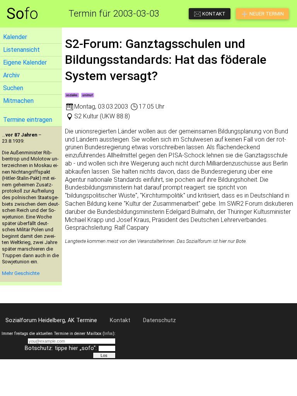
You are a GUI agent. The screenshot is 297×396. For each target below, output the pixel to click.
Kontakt (120, 320)
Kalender (15, 37)
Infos (108, 333)
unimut (87, 95)
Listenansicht (21, 49)
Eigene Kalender (25, 62)
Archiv (11, 75)
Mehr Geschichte (20, 273)
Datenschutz (159, 320)
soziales (71, 95)
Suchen (13, 88)
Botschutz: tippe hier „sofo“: (61, 348)
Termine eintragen (27, 119)
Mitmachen (18, 100)
